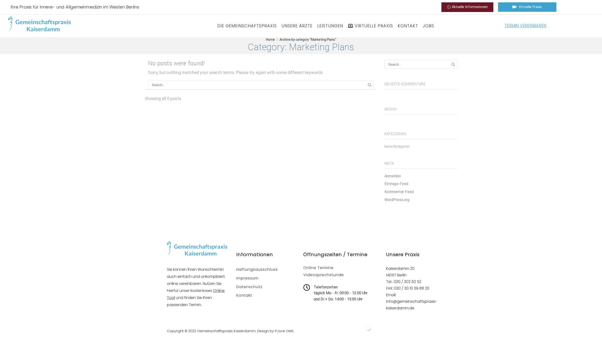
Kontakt (408, 26)
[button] (467, 7)
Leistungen (330, 26)
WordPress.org (396, 200)
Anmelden (392, 176)
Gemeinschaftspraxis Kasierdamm (226, 331)
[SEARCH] (369, 85)
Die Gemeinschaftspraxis (247, 26)
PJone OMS (284, 331)
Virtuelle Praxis (374, 26)
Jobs (428, 26)
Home (270, 39)
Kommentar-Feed (399, 192)
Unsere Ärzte (297, 26)
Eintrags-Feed (396, 184)
